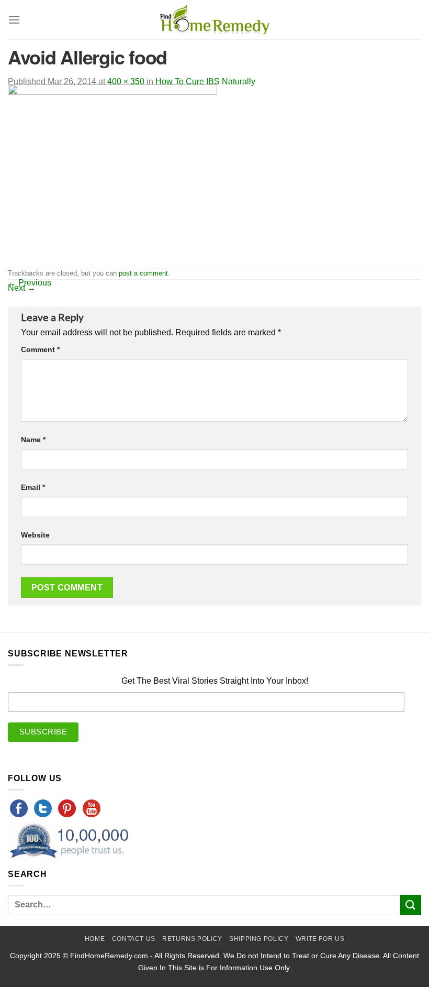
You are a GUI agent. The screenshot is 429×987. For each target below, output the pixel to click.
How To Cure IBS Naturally (205, 81)
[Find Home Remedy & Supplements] (214, 20)
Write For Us (320, 938)
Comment (40, 349)
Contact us (133, 938)
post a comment (143, 273)
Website (35, 535)
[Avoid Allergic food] (112, 175)
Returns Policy (192, 938)
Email (33, 487)
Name (33, 439)
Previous (29, 282)
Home (95, 938)
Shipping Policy (258, 938)
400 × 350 (125, 81)
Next (22, 287)
